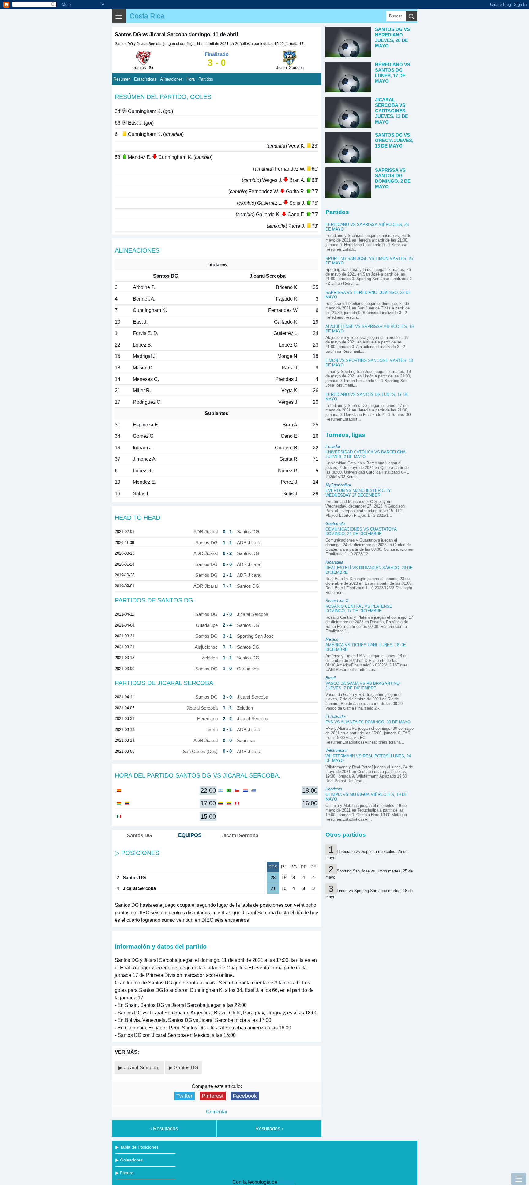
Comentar (216, 1111)
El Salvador (335, 716)
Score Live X (336, 600)
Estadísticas (145, 79)
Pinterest (212, 1096)
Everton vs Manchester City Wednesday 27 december (358, 492)
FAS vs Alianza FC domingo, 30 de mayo (368, 722)
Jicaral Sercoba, (142, 1067)
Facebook (245, 1096)
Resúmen (122, 79)
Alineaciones (171, 79)
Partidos (205, 79)
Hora (190, 79)
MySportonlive (338, 485)
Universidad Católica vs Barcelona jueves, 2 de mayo (365, 454)
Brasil (330, 678)
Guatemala (335, 523)
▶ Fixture (124, 1172)
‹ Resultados (164, 1128)
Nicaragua (334, 562)
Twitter (184, 1096)
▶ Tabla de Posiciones (137, 1147)
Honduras (333, 789)
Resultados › (269, 1128)
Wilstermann (336, 750)
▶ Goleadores (129, 1159)
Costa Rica (146, 16)
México (331, 639)
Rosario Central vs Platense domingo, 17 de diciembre (358, 608)
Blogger (287, 1182)
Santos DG (186, 1067)
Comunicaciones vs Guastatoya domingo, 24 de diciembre (360, 531)
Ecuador (332, 446)
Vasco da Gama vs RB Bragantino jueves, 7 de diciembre (362, 685)
